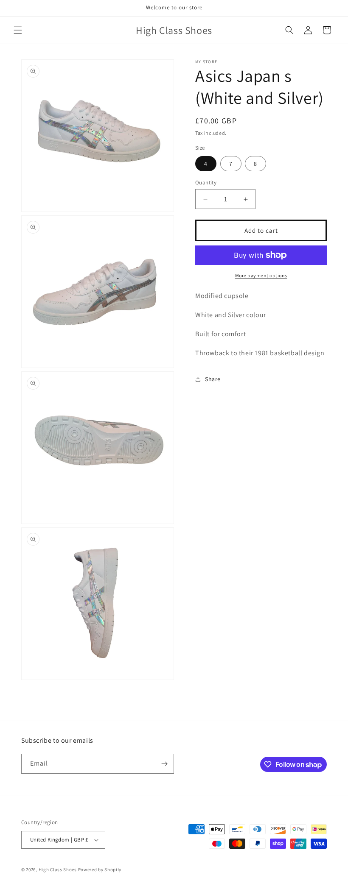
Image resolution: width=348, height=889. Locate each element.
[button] (17, 30)
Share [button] (213, 379)
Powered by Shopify (100, 869)
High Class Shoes (58, 869)
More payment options (261, 275)
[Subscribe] (164, 764)
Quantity (205, 182)
